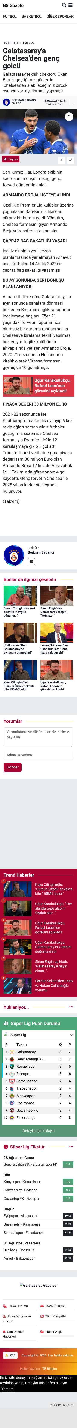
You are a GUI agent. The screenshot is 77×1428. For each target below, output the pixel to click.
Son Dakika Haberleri (13, 1334)
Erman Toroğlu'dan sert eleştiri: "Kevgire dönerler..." (19, 611)
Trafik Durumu (55, 1306)
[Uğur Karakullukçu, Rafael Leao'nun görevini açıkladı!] (57, 669)
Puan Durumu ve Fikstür (17, 1318)
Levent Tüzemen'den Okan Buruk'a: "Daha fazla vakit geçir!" (54, 649)
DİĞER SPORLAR (60, 16)
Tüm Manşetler (56, 1316)
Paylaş (13, 159)
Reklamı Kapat (61, 1405)
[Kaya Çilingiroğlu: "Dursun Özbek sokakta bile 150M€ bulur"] (20, 669)
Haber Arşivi (54, 1332)
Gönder (13, 767)
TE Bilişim (49, 1369)
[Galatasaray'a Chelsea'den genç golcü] (38, 131)
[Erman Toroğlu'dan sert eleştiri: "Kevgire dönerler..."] (20, 595)
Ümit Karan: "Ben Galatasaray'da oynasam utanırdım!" (18, 649)
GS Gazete (13, 5)
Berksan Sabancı (41, 552)
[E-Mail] (31, 561)
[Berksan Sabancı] (14, 555)
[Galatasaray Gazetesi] (38, 1285)
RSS (12, 1355)
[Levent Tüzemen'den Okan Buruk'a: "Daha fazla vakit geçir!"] (57, 632)
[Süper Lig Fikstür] (71, 1147)
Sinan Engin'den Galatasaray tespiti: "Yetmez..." (53, 611)
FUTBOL (9, 16)
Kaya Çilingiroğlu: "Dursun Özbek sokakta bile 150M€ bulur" (19, 686)
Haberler (10, 43)
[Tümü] (71, 1007)
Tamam (7, 1389)
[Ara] (64, 5)
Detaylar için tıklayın (39, 1131)
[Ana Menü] (70, 5)
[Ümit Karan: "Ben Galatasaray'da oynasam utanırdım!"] (20, 632)
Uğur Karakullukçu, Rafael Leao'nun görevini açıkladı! (53, 686)
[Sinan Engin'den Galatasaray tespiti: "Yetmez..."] (57, 595)
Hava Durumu (18, 1306)
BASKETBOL (32, 16)
